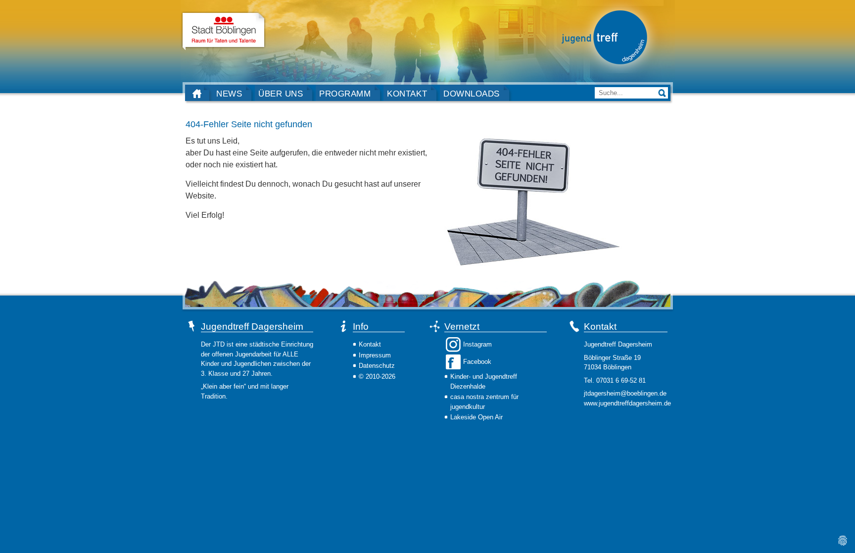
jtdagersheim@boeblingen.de (625, 393)
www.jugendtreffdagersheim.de (627, 403)
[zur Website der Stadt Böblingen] (223, 31)
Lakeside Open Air (476, 417)
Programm (345, 94)
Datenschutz (377, 365)
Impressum (375, 355)
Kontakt (407, 94)
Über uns (280, 94)
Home (197, 93)
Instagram (477, 344)
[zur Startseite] (604, 36)
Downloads (471, 94)
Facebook (477, 361)
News (229, 94)
